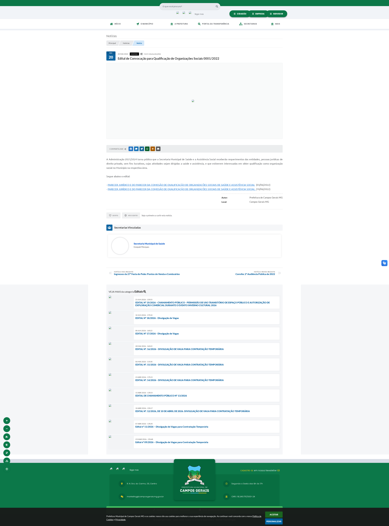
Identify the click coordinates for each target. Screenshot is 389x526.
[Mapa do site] (6, 461)
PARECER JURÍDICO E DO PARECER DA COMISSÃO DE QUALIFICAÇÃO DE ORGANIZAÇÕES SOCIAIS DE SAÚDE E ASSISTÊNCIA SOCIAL (181, 184)
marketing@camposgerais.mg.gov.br (145, 496)
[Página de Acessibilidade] (6, 469)
